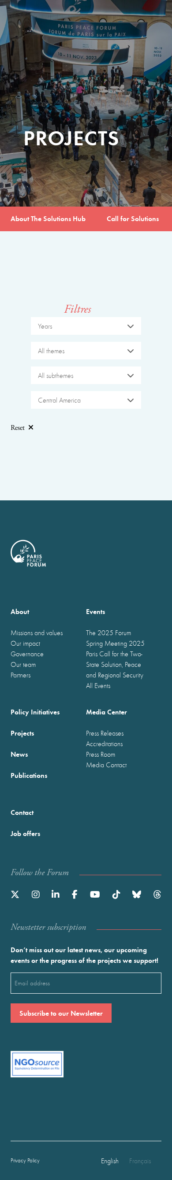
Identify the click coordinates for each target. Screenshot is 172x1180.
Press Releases (104, 733)
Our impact (25, 643)
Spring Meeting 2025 (115, 643)
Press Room (100, 754)
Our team (23, 664)
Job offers (25, 833)
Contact (22, 812)
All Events (98, 685)
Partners (20, 674)
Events (95, 611)
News (19, 753)
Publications (29, 775)
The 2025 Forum (108, 632)
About (20, 611)
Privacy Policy (25, 1160)
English (110, 1160)
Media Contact (106, 764)
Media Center (106, 711)
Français (140, 1160)
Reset (18, 428)
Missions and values (37, 632)
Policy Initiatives (35, 711)
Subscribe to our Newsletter (61, 1012)
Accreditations (104, 743)
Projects (22, 732)
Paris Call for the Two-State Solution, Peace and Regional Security (114, 664)
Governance (27, 653)
